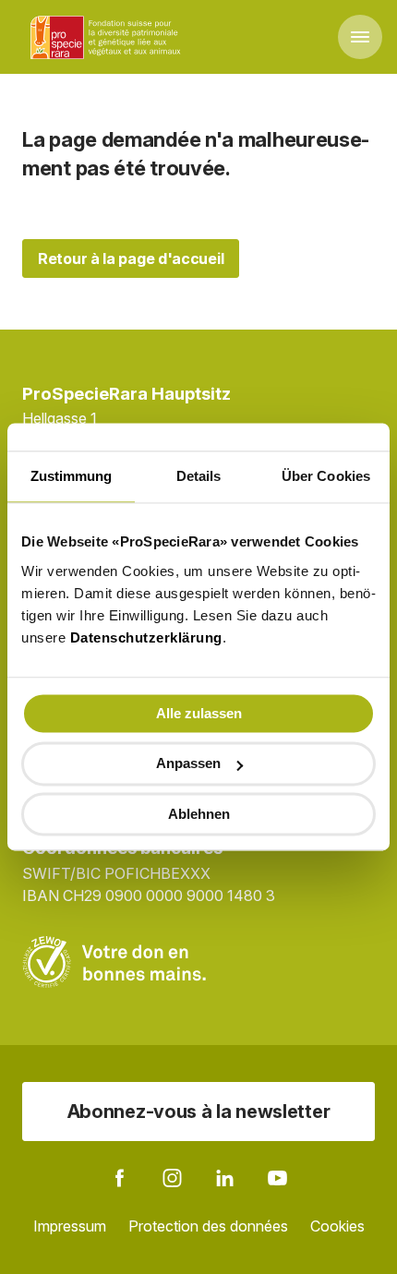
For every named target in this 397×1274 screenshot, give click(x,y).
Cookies (337, 1226)
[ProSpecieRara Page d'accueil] (108, 37)
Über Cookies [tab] (326, 476)
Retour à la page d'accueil (130, 258)
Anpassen (188, 764)
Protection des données (208, 1226)
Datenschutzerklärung (146, 637)
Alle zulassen (199, 713)
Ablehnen (199, 814)
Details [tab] (199, 476)
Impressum (69, 1226)
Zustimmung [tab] (71, 476)
